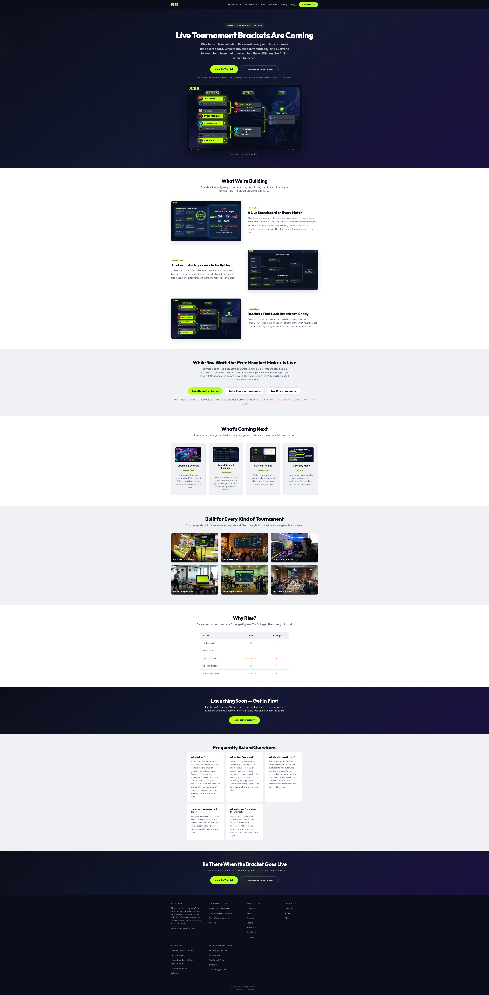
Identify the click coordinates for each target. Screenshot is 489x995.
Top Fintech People (217, 960)
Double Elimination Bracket (220, 913)
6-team (271, 399)
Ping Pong (251, 932)
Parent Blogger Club (218, 969)
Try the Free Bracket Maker (259, 69)
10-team (293, 399)
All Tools (212, 923)
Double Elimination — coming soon (244, 391)
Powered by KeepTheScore (183, 928)
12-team (305, 399)
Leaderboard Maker (179, 968)
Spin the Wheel (177, 955)
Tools (262, 4)
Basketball (251, 927)
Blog (293, 4)
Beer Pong (251, 913)
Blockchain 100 (215, 955)
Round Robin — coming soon (284, 391)
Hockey (250, 937)
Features (273, 4)
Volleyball (251, 923)
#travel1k (213, 965)
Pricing (284, 4)
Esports (250, 918)
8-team (282, 399)
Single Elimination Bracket (220, 908)
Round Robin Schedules (219, 918)
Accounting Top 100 (218, 950)
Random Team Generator (182, 950)
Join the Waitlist (224, 69)
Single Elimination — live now (205, 391)
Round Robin (251, 4)
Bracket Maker (234, 4)
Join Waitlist (308, 4)
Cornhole (251, 908)
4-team (261, 399)
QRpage (175, 973)
